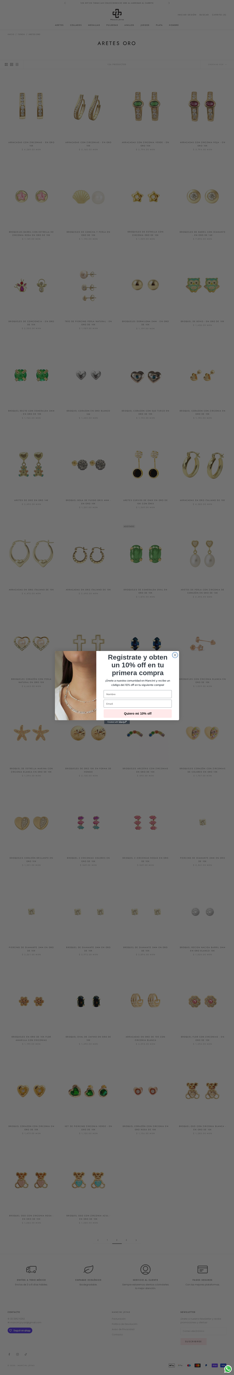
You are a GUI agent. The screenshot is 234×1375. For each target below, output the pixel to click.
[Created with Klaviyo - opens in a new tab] (117, 722)
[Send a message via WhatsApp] (228, 1369)
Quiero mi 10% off (138, 713)
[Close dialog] (175, 655)
